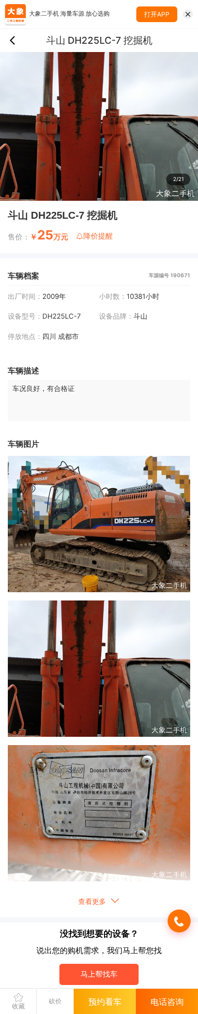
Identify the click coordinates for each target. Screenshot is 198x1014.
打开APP (156, 14)
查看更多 (93, 901)
